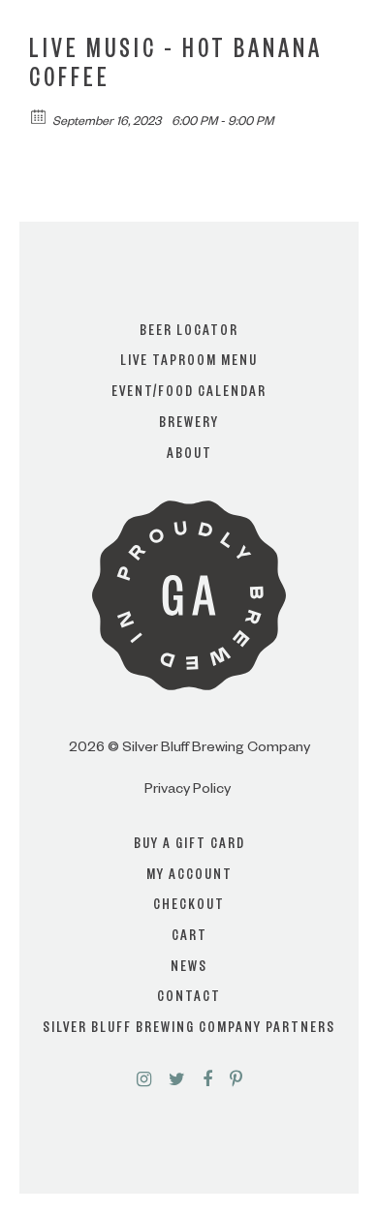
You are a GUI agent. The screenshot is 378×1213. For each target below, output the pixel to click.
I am (189, 584)
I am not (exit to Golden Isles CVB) (189, 662)
